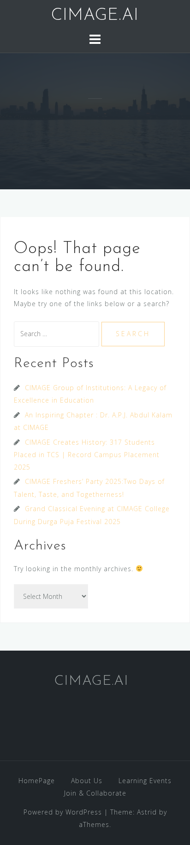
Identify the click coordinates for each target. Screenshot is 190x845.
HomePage (36, 780)
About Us (86, 780)
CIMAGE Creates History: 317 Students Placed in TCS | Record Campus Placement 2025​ (87, 454)
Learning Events (145, 780)
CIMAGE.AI (95, 15)
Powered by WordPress (63, 812)
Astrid (147, 812)
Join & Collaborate (95, 793)
